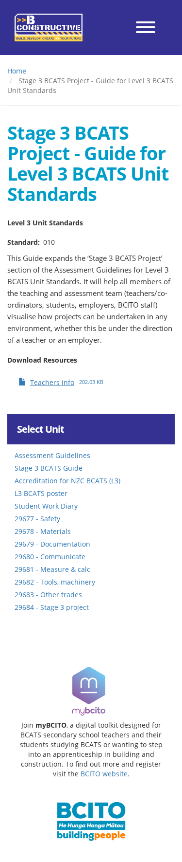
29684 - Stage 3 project (52, 607)
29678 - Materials (43, 531)
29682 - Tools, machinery (55, 582)
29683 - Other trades (48, 594)
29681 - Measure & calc (52, 569)
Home (16, 70)
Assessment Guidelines (52, 455)
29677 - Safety (37, 518)
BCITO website (104, 773)
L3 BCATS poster (41, 493)
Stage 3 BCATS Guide (49, 468)
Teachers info (52, 382)
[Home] (48, 27)
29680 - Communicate (50, 556)
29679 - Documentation (52, 544)
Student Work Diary (46, 506)
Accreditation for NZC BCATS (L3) (67, 480)
